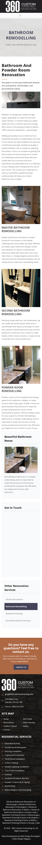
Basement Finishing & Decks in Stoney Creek (21, 823)
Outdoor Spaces (10, 726)
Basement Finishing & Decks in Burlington (20, 817)
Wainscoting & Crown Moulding (17, 790)
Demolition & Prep (12, 743)
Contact (6, 729)
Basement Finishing (14, 613)
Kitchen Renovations (14, 599)
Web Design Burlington (30, 836)
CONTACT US (21, 667)
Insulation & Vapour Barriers (16, 778)
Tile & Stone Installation (14, 759)
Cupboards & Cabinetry (14, 755)
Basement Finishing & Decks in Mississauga (20, 815)
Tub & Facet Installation (14, 770)
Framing (8, 774)
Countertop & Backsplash (15, 747)
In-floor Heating (11, 763)
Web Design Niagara (21, 839)
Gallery (25, 726)
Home (8, 45)
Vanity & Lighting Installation (16, 767)
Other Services (28, 722)
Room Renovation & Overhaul (18, 620)
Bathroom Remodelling (16, 606)
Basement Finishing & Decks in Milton (20, 820)
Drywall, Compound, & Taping (17, 782)
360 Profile (27, 719)
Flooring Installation (13, 751)
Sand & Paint (9, 786)
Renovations (8, 722)
